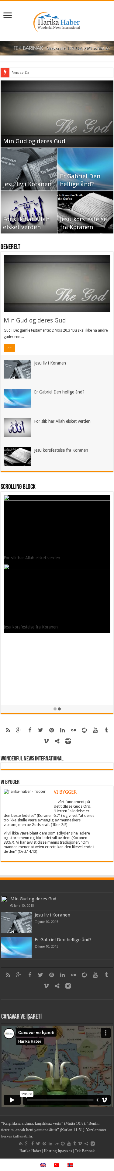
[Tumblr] (106, 730)
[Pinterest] (52, 730)
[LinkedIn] (62, 730)
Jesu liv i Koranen (27, 184)
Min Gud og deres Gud (34, 141)
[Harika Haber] (57, 19)
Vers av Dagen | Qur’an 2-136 (36, 72)
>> (9, 348)
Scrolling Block (18, 487)
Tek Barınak (85, 1150)
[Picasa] (84, 730)
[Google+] (19, 730)
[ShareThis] (57, 741)
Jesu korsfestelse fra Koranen (61, 450)
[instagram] (68, 741)
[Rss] (8, 730)
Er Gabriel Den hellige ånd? (59, 392)
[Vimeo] (46, 741)
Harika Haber (30, 1150)
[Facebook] (30, 730)
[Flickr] (73, 730)
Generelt (10, 247)
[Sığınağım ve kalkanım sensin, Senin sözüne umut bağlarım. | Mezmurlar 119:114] (57, 48)
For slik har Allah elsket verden (62, 421)
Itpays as (65, 1150)
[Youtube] (95, 730)
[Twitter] (41, 730)
